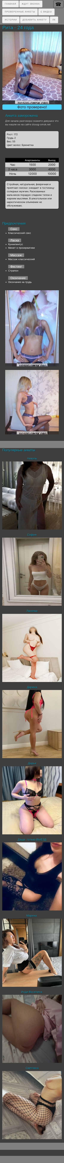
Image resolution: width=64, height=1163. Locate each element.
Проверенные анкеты (20, 12)
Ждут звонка (31, 4)
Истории (11, 20)
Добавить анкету (34, 20)
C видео (46, 12)
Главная (10, 4)
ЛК (54, 20)
